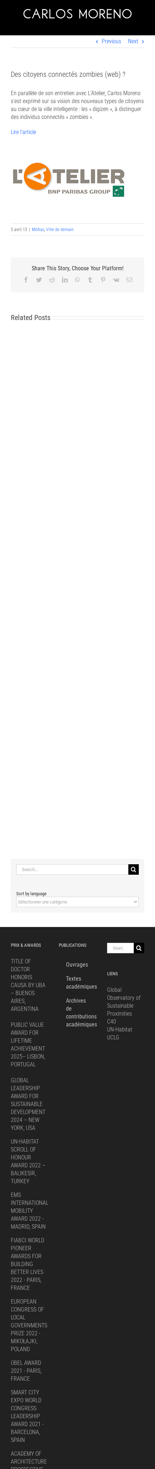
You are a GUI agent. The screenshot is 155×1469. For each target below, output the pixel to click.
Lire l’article (23, 132)
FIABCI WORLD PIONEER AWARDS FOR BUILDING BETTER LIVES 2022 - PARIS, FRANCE (27, 1264)
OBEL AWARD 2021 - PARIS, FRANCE (26, 1370)
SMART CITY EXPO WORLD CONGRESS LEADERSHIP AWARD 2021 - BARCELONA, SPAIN (27, 1416)
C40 (111, 1021)
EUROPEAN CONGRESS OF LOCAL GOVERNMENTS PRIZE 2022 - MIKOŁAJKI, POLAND (29, 1325)
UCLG (113, 1037)
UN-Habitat (119, 1029)
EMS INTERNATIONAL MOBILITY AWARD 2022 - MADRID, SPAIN (29, 1210)
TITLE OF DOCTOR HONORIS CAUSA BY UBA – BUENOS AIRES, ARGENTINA (28, 985)
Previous (111, 41)
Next (133, 41)
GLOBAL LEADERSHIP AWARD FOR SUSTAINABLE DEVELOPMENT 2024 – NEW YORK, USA (28, 1104)
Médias (38, 229)
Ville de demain (60, 229)
